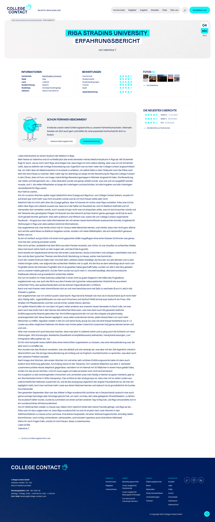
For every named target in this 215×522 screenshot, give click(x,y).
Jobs (170, 485)
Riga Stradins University (51, 76)
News (148, 485)
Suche (170, 493)
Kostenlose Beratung (91, 141)
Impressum (172, 501)
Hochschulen (111, 482)
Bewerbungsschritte (130, 482)
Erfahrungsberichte (154, 482)
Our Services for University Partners (130, 499)
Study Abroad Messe (154, 493)
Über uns (174, 10)
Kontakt (171, 482)
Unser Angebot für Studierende (129, 486)
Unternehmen (111, 489)
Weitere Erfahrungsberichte (62, 141)
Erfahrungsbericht (48, 20)
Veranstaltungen (152, 497)
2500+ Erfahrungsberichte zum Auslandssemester (27, 20)
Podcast (149, 501)
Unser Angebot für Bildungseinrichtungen (131, 493)
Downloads (172, 497)
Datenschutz (173, 504)
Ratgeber (109, 485)
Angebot (143, 10)
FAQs (164, 10)
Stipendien (150, 489)
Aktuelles (155, 10)
